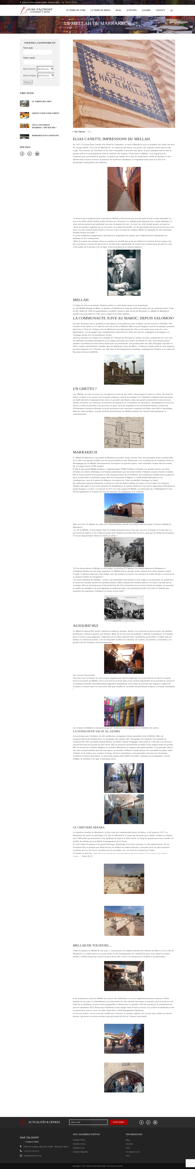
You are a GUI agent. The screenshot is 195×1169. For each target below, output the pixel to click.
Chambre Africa (79, 1144)
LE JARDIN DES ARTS (42, 102)
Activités (131, 10)
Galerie (146, 10)
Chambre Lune (78, 1148)
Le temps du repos (100, 10)
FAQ (128, 1148)
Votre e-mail (29, 58)
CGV (128, 1156)
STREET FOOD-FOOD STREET (45, 113)
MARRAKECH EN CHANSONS (45, 136)
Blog (118, 10)
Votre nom (28, 48)
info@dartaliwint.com (32, 1156)
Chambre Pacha (79, 1140)
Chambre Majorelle (80, 1152)
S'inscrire (118, 1122)
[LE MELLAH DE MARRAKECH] (124, 84)
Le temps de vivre (75, 10)
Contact (160, 10)
